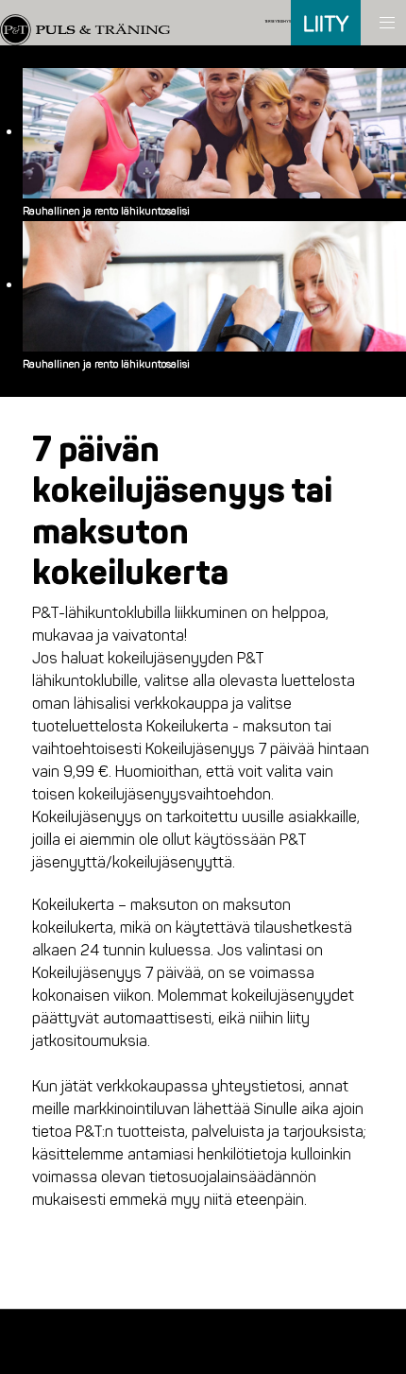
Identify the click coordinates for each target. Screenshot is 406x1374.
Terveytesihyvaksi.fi (283, 22)
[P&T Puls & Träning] (85, 21)
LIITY (325, 24)
